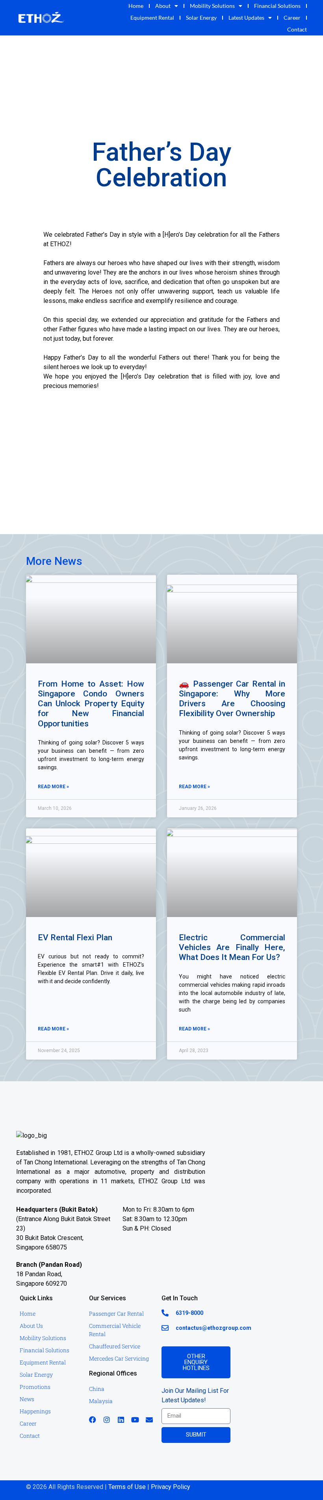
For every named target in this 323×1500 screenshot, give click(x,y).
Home (135, 5)
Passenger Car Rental (116, 1313)
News (27, 1399)
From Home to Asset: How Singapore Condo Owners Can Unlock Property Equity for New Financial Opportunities (91, 703)
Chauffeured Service (114, 1346)
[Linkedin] (120, 1419)
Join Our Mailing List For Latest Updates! (195, 1395)
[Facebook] (92, 1419)
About (163, 5)
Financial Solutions (277, 5)
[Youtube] (135, 1419)
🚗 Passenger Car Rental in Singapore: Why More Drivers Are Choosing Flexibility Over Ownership (232, 698)
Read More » (53, 786)
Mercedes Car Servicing (119, 1358)
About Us (31, 1325)
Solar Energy (201, 17)
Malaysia (101, 1401)
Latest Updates (246, 17)
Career (292, 17)
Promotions (35, 1386)
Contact (297, 29)
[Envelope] (149, 1419)
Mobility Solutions (212, 5)
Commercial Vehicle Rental (115, 1330)
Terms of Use (127, 1487)
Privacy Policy (170, 1487)
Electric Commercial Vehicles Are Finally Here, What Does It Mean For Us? (232, 947)
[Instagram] (106, 1419)
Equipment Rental (152, 17)
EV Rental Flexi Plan (75, 937)
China (96, 1388)
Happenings (35, 1411)
